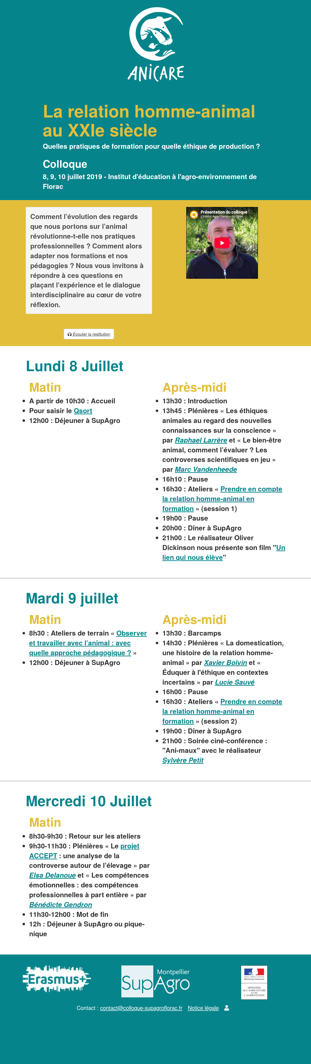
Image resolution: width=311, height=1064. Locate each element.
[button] (226, 1008)
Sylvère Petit (182, 760)
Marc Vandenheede (206, 469)
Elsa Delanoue (52, 875)
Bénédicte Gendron (60, 904)
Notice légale (203, 1008)
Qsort (83, 410)
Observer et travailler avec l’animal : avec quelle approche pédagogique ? (88, 642)
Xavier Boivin (225, 662)
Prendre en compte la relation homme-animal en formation (222, 498)
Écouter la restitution (91, 334)
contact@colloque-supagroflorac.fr (141, 1008)
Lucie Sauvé (235, 682)
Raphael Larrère (201, 440)
